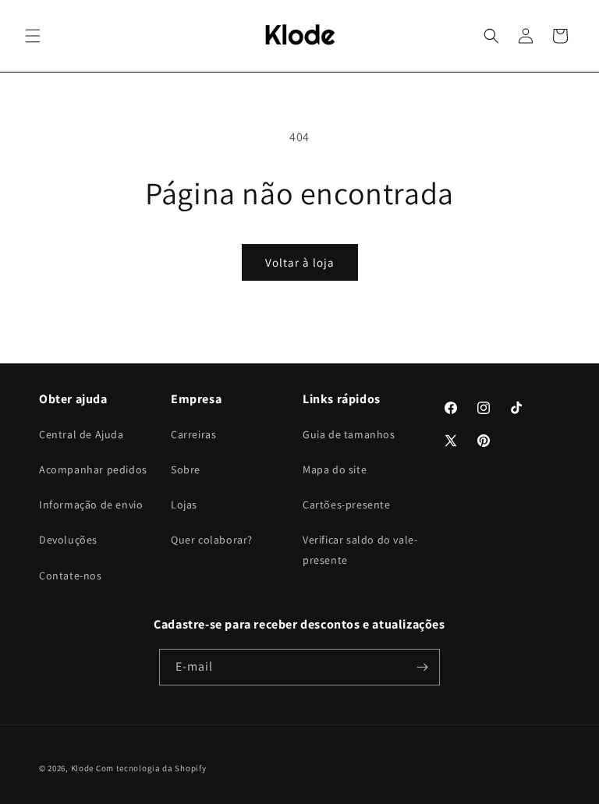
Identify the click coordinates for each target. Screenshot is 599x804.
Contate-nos (70, 575)
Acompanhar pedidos (93, 469)
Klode (82, 768)
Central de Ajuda (81, 434)
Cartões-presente (347, 505)
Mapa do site (335, 469)
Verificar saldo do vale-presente (360, 549)
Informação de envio (91, 505)
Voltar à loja (300, 262)
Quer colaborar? (212, 540)
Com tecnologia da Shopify (151, 768)
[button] (33, 36)
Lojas (184, 505)
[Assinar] (422, 667)
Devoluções (68, 540)
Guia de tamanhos (349, 434)
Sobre (185, 469)
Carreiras (193, 434)
